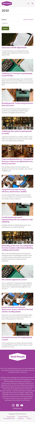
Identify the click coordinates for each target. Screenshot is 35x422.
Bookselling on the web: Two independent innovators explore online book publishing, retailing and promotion (17, 248)
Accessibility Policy (9, 418)
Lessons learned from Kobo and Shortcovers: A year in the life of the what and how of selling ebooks (17, 309)
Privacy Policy (11, 416)
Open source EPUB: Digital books (14, 47)
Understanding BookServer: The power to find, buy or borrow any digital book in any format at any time (17, 161)
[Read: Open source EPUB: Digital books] (17, 39)
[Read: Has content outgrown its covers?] (17, 271)
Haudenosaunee (6, 383)
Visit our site (24, 372)
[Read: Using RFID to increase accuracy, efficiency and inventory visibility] (17, 181)
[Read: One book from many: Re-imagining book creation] (17, 329)
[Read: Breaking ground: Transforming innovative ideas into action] (17, 95)
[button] (32, 3)
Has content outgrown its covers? (14, 279)
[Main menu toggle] (28, 3)
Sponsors (20, 418)
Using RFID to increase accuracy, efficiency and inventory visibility (14, 190)
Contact (29, 418)
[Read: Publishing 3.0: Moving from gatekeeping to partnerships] (17, 65)
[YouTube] (21, 405)
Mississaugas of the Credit (13, 381)
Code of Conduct (23, 416)
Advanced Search (28, 19)
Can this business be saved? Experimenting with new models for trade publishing (17, 219)
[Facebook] (17, 405)
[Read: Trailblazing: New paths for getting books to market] (17, 123)
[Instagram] (13, 405)
